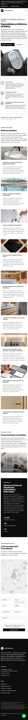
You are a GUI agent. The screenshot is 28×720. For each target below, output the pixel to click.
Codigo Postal (6, 611)
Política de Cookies (5, 686)
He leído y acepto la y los (14, 626)
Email (4, 605)
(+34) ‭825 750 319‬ (5, 673)
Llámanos (19, 44)
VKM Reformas (8, 10)
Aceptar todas (4, 6)
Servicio (17, 599)
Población (17, 611)
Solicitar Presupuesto (7, 44)
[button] (14, 576)
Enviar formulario (14, 629)
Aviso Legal (3, 684)
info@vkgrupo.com (5, 675)
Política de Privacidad (18, 625)
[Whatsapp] (24, 716)
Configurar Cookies (5, 693)
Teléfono (17, 605)
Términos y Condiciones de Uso (13, 626)
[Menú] (26, 11)
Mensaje (5, 617)
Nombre (5, 599)
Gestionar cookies (15, 6)
